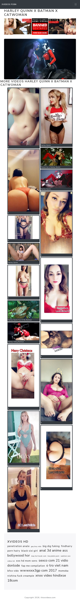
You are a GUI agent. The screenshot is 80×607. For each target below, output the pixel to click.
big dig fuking (51, 546)
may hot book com (38, 556)
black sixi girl (29, 550)
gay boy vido (36, 546)
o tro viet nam (57, 565)
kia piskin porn (53, 556)
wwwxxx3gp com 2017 (38, 570)
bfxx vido (13, 570)
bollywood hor (18, 555)
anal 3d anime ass (53, 550)
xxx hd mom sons (26, 560)
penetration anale (18, 546)
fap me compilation (33, 565)
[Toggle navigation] (75, 4)
